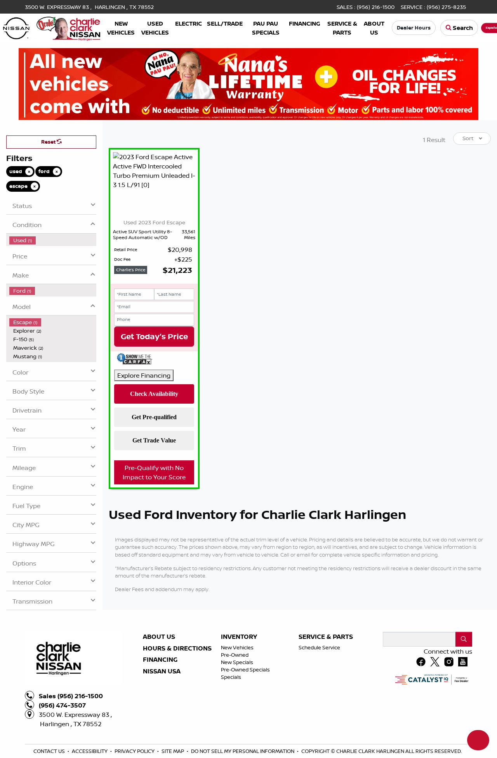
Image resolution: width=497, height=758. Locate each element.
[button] (120, 27)
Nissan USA (162, 749)
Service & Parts (326, 714)
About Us (159, 714)
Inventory (239, 714)
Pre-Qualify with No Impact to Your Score (154, 550)
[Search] (463, 716)
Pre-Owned (234, 732)
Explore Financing (143, 453)
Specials (231, 754)
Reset (49, 219)
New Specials (237, 739)
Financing (160, 737)
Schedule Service (319, 725)
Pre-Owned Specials (245, 747)
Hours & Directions (177, 726)
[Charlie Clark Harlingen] (51, 27)
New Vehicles (237, 725)
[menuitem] (52, 318)
